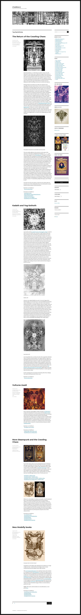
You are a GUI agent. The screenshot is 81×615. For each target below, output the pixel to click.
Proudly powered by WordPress (22, 610)
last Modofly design (27, 577)
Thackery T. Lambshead (16, 393)
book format (33, 581)
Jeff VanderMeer (36, 572)
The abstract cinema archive (59, 63)
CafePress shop (32, 475)
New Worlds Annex (58, 62)
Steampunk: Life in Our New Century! (31, 478)
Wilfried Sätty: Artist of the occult (30, 431)
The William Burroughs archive (60, 78)
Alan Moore (14, 43)
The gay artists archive (58, 69)
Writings (56, 79)
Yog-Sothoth (19, 214)
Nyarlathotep (18, 44)
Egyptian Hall (26, 107)
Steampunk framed (27, 518)
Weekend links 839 (58, 53)
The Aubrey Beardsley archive (60, 65)
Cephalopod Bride (27, 423)
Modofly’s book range (42, 467)
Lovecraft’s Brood (58, 48)
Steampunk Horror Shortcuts (29, 520)
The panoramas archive (59, 74)
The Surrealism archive (58, 77)
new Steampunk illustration (31, 570)
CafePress (13, 450)
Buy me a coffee (57, 203)
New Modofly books (28, 514)
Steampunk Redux (27, 476)
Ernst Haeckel (18, 213)
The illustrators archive (58, 70)
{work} (19, 42)
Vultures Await (19, 385)
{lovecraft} (14, 42)
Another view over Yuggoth (29, 197)
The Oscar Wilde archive (59, 73)
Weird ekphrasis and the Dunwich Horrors (32, 194)
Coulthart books (57, 61)
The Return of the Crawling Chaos (29, 36)
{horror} (18, 41)
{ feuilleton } (16, 7)
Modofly (17, 450)
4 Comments (14, 538)
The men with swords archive (59, 72)
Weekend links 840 (58, 49)
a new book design (47, 578)
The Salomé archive (58, 76)
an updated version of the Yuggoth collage (39, 231)
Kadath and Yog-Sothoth (28, 195)
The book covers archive (59, 66)
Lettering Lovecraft (27, 193)
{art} (13, 41)
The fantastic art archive (59, 68)
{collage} (16, 211)
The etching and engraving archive (60, 67)
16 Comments (14, 396)
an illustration (47, 411)
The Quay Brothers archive (59, 75)
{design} (16, 532)
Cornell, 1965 (57, 50)
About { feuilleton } (58, 60)
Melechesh (14, 392)
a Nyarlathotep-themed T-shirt (44, 103)
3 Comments (14, 46)
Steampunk (26, 475)
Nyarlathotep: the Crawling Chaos (30, 198)
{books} (15, 41)
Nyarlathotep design (39, 580)
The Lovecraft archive (28, 189)
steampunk (18, 451)
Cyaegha (17, 43)
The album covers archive (29, 427)
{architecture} (14, 210)
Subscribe (61, 182)
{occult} (17, 42)
